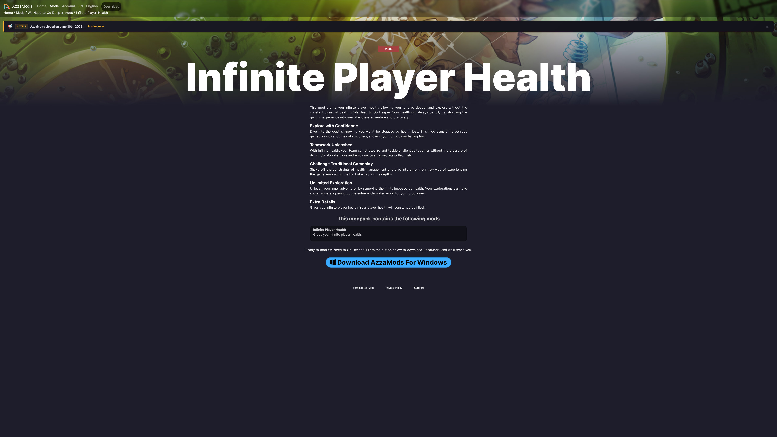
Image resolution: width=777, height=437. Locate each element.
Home (42, 6)
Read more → (95, 26)
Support (419, 287)
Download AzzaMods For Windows (392, 262)
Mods (54, 6)
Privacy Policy (393, 287)
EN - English (88, 6)
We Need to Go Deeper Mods (50, 13)
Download (111, 6)
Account (68, 6)
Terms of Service (363, 287)
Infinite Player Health (92, 13)
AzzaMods (22, 6)
